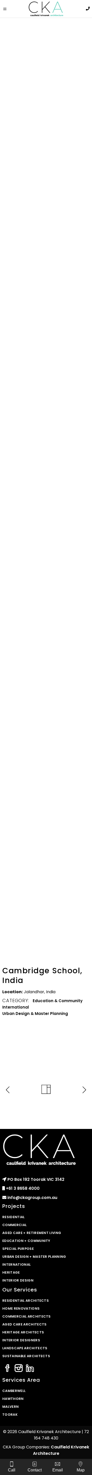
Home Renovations (21, 1308)
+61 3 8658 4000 (23, 1188)
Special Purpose (18, 1248)
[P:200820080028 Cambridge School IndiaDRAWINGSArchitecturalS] (46, 650)
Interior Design (17, 1280)
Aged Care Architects (24, 1324)
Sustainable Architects (26, 1356)
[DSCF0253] (46, 575)
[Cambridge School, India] (46, 283)
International (15, 1007)
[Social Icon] (7, 1368)
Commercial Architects (26, 1316)
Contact (35, 1470)
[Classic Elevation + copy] (46, 734)
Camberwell (14, 1390)
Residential (13, 1217)
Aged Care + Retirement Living (31, 1232)
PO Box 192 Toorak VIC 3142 (35, 1179)
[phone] (88, 8)
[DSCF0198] (46, 477)
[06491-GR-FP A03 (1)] (46, 918)
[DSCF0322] (46, 149)
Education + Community (26, 1240)
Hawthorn (13, 1398)
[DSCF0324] (46, 52)
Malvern (10, 1406)
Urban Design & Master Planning (35, 1013)
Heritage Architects (23, 1332)
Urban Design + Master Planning (34, 1256)
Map (81, 1470)
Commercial (14, 1224)
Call (11, 1470)
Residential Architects (25, 1300)
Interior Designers (21, 1340)
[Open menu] (6, 9)
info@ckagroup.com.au (32, 1197)
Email (57, 1470)
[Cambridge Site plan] (46, 829)
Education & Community (58, 1000)
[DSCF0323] (46, 380)
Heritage (11, 1272)
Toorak (10, 1414)
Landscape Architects (25, 1348)
